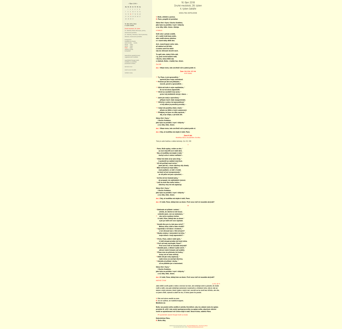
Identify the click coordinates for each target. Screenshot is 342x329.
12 (137, 11)
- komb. (135, 43)
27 (140, 16)
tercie (126, 44)
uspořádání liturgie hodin (132, 60)
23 (130, 16)
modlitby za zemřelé (131, 62)
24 (133, 16)
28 (126, 19)
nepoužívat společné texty (132, 55)
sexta (126, 46)
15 (128, 14)
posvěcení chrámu (130, 63)
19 (137, 14)
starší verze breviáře (130, 70)
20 (140, 14)
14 (125, 14)
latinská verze (128, 66)
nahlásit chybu (129, 73)
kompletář (128, 51)
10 (133, 11)
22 (128, 16)
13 (139, 11)
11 (135, 11)
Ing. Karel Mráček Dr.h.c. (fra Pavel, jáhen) (197, 325)
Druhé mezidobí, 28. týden (132, 28)
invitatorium (128, 39)
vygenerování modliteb (131, 57)
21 (125, 16)
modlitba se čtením (130, 41)
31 (133, 19)
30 (130, 19)
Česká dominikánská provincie (195, 327)
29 (128, 19)
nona (126, 47)
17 (132, 14)
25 (135, 16)
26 (137, 16)
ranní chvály (128, 43)
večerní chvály (129, 49)
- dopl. (131, 44)
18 (135, 14)
